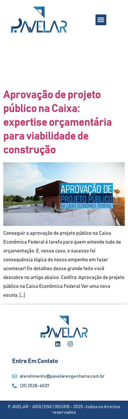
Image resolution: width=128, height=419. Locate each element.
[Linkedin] (58, 344)
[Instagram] (70, 344)
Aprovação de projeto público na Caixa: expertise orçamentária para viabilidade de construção (57, 122)
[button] (101, 19)
